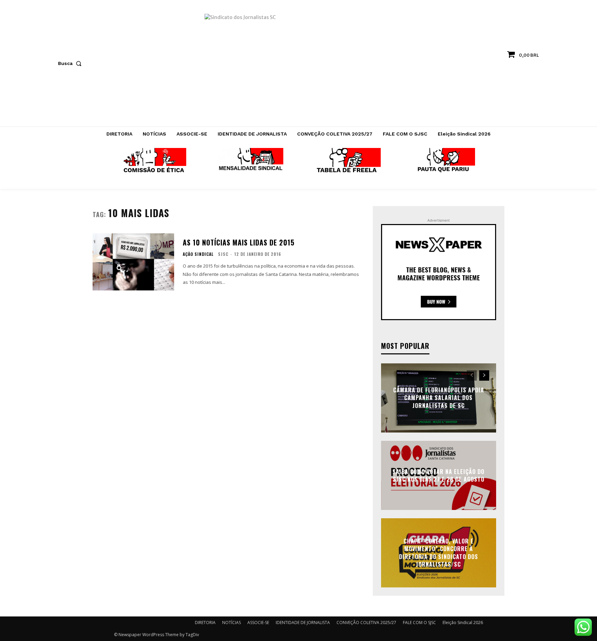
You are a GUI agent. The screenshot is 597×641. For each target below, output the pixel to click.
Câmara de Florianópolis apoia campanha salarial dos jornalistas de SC (438, 398)
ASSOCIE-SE (258, 622)
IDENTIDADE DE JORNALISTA (303, 622)
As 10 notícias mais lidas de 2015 (239, 242)
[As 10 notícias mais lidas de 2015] (133, 261)
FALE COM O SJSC (419, 622)
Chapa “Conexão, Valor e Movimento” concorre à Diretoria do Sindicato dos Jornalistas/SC (438, 552)
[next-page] (484, 375)
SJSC (223, 254)
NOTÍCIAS (231, 622)
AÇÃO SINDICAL (198, 254)
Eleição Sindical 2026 (463, 622)
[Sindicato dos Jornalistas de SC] (299, 67)
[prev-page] (472, 375)
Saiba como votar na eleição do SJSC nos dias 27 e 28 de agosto (438, 475)
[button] (71, 63)
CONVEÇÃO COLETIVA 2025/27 (366, 622)
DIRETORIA (205, 622)
